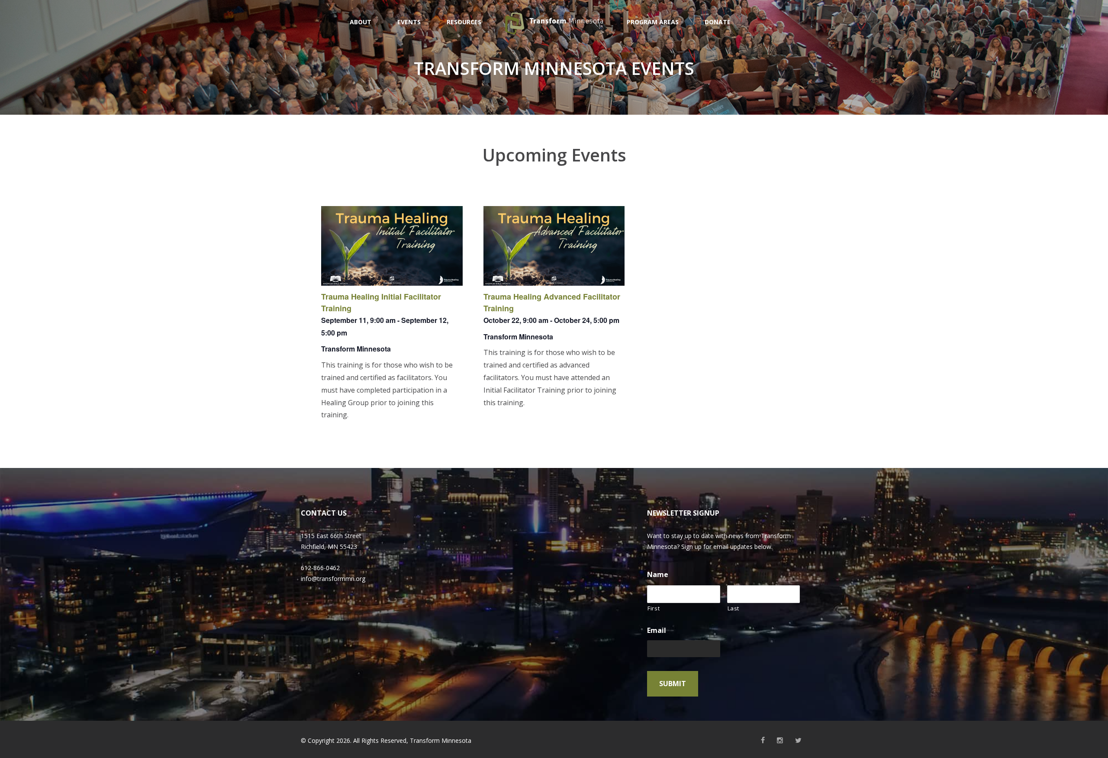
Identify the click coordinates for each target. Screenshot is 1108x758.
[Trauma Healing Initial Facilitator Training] (392, 246)
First (653, 608)
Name (657, 574)
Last (734, 608)
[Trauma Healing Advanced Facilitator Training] (554, 246)
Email (656, 630)
